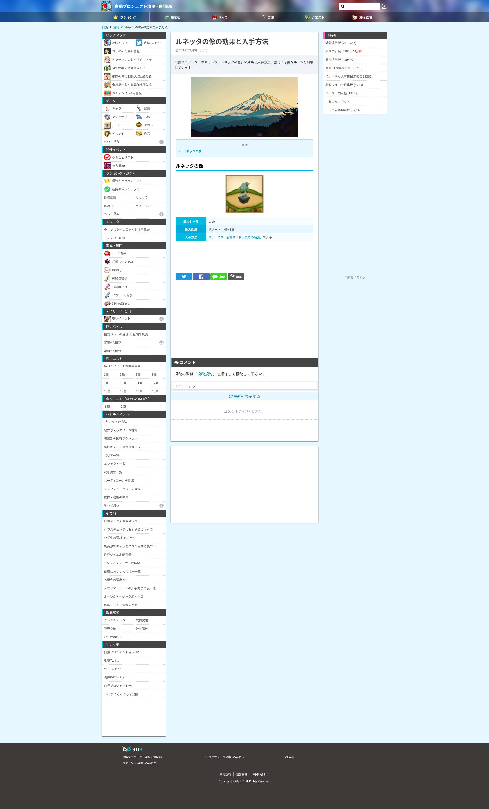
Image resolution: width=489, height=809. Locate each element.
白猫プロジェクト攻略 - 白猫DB (144, 6)
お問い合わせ (260, 774)
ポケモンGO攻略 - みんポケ (139, 763)
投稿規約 (205, 373)
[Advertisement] (244, 321)
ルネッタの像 (192, 151)
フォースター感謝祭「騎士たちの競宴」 (235, 237)
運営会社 (241, 774)
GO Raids (289, 757)
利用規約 (225, 774)
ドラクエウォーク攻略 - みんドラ (223, 757)
